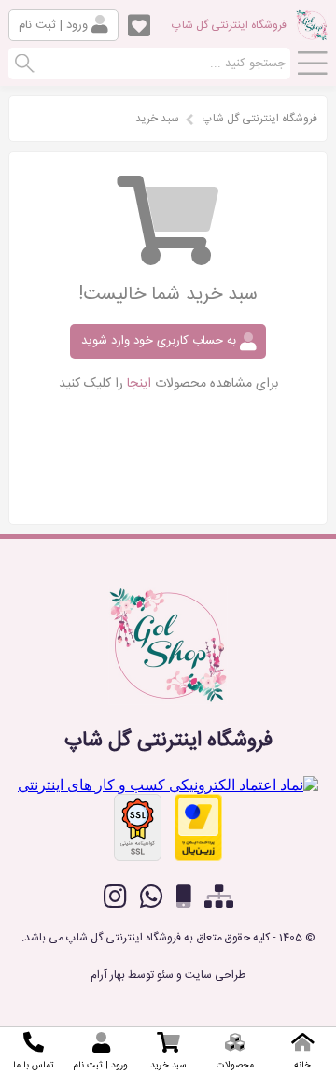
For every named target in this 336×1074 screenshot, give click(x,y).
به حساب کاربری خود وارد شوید (160, 341)
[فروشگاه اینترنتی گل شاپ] (312, 33)
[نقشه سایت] (218, 897)
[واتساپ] (151, 896)
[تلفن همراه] (183, 897)
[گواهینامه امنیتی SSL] (137, 827)
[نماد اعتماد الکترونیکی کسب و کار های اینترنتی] (168, 785)
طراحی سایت (215, 975)
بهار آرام (108, 975)
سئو (165, 975)
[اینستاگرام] (115, 896)
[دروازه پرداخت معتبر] (198, 827)
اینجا (139, 384)
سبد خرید (157, 118)
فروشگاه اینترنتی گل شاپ (229, 25)
